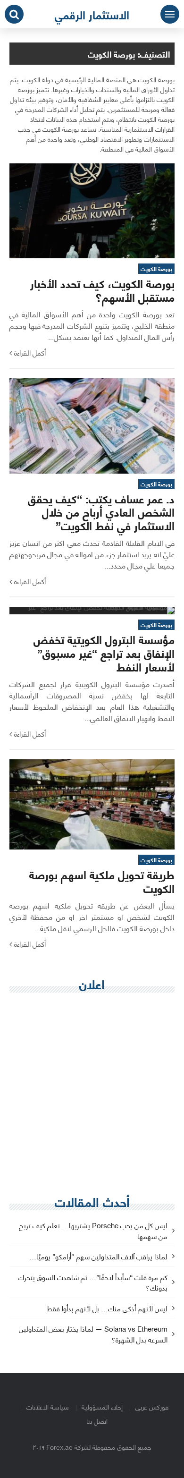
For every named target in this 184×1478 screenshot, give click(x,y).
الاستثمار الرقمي (92, 14)
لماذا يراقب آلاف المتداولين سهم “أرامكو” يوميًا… (98, 1257)
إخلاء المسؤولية (102, 1406)
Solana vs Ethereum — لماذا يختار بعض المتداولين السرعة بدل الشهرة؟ (93, 1334)
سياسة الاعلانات (47, 1406)
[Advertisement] (92, 1094)
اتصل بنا (97, 1421)
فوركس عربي (151, 1406)
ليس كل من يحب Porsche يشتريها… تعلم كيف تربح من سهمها (93, 1231)
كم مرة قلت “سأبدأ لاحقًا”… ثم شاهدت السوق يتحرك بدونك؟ (92, 1283)
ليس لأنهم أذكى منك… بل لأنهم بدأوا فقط (107, 1309)
